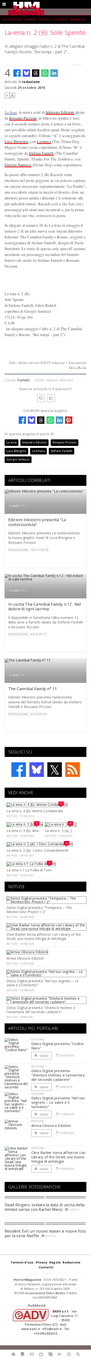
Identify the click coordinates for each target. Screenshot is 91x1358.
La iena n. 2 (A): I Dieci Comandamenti (37, 850)
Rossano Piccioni (22, 118)
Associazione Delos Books (45, 1293)
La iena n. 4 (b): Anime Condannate (35, 811)
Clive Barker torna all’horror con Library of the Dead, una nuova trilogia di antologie (44, 936)
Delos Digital (12, 19)
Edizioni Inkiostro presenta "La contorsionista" (37, 522)
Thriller (44, 19)
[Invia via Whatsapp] (45, 73)
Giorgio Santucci (18, 164)
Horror (30, 19)
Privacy (41, 1262)
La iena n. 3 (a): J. (58, 830)
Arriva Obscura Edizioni (25, 958)
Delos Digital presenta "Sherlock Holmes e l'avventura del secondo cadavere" (41, 1009)
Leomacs (44, 141)
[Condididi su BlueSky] (26, 73)
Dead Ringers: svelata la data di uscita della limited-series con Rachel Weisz (45, 1207)
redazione (31, 81)
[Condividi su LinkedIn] (54, 73)
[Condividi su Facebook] (17, 73)
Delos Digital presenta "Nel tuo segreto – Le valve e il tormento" (43, 983)
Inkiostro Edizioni (60, 112)
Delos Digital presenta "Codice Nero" (57, 1045)
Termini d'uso (22, 1262)
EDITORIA (37, 1039)
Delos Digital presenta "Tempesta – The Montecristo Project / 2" (39, 909)
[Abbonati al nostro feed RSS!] (72, 769)
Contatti (46, 1267)
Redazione (71, 1262)
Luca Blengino (16, 141)
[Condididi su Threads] (36, 73)
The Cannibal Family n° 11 (32, 688)
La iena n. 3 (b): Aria (23, 830)
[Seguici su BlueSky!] (36, 769)
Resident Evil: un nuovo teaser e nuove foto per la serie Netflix (45, 1233)
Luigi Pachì (60, 19)
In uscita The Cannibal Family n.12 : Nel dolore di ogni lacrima (44, 607)
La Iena (11, 112)
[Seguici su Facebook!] (18, 769)
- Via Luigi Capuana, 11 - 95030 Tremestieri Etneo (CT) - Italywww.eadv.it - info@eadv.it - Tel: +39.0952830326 (49, 1322)
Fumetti (23, 380)
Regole (55, 1262)
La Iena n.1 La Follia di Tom (29, 870)
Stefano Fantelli (41, 153)
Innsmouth (78, 19)
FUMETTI (17, 506)
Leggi (43, 1055)
